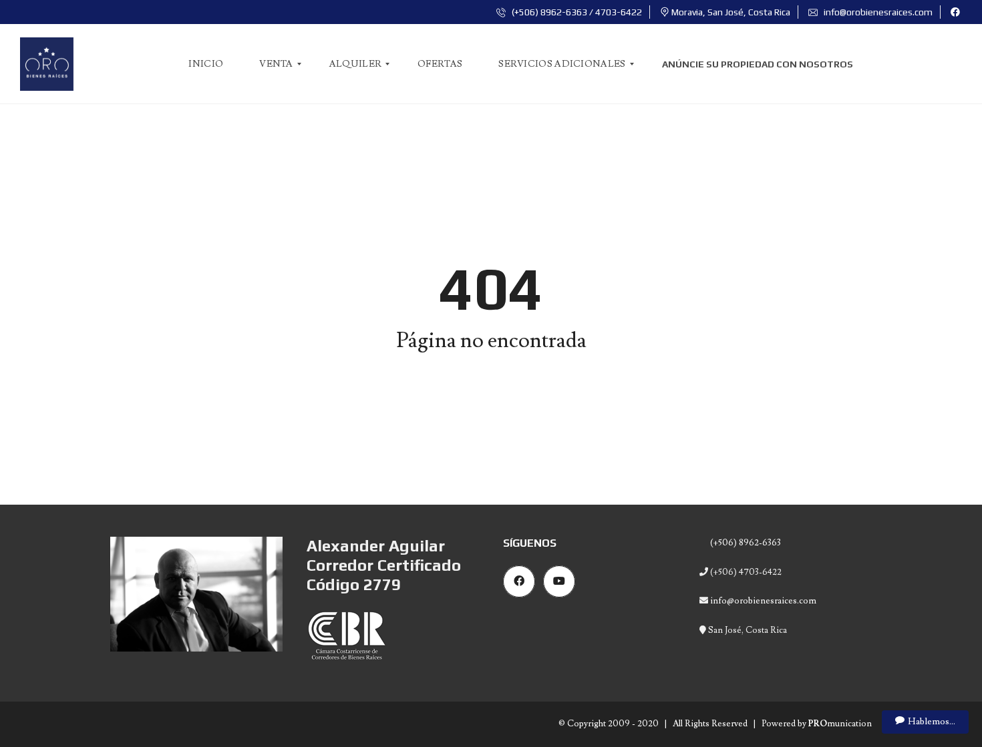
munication (840, 723)
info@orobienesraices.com (877, 12)
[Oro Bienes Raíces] (46, 64)
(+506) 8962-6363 (744, 542)
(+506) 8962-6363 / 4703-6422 (576, 12)
